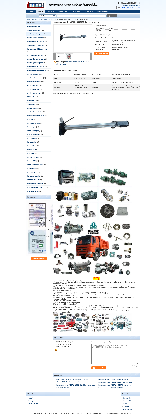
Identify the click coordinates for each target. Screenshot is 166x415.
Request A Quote (129, 5)
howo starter (31, 150)
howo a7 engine (32, 138)
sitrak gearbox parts (34, 93)
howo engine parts (33, 74)
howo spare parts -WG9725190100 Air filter (112, 388)
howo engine (31, 127)
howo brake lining (33, 157)
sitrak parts (31, 97)
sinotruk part (31, 104)
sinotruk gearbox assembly (36, 70)
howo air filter (32, 172)
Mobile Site (128, 409)
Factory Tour (62, 12)
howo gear (30, 153)
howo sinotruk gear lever (35, 116)
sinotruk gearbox (33, 108)
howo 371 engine (33, 131)
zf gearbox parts (33, 191)
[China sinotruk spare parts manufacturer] (37, 5)
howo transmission (33, 134)
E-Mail (125, 404)
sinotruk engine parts (34, 30)
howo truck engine (33, 123)
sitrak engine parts (33, 89)
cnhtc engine (31, 168)
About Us (51, 12)
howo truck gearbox (34, 176)
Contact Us (89, 12)
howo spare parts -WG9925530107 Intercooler (113, 379)
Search (113, 16)
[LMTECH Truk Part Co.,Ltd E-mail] (56, 350)
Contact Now (103, 54)
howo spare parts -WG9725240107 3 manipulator (114, 385)
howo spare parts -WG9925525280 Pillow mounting (115, 382)
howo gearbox (32, 142)
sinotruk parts (32, 100)
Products (40, 12)
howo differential (33, 180)
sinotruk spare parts (34, 26)
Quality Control (76, 12)
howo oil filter (31, 146)
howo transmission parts (35, 55)
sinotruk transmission (34, 112)
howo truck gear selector (35, 187)
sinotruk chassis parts (35, 38)
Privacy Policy (38, 413)
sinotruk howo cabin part (35, 41)
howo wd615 (31, 161)
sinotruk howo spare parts (36, 45)
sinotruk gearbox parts (45, 19)
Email (138, 5)
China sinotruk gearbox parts (53, 413)
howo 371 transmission (35, 165)
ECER (130, 413)
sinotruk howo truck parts (36, 59)
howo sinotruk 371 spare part (37, 49)
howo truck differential (35, 183)
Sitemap (126, 406)
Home (31, 12)
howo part (30, 119)
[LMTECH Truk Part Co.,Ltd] (139, 7)
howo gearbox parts (34, 82)
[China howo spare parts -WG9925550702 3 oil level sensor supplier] (73, 38)
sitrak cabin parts (33, 85)
